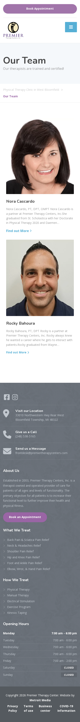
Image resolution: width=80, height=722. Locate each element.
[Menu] (71, 27)
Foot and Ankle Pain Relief (24, 563)
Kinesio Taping (17, 613)
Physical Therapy (18, 589)
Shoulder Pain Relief (20, 551)
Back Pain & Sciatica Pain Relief (28, 540)
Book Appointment (40, 8)
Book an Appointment (25, 517)
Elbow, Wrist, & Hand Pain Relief (28, 569)
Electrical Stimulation (21, 601)
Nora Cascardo (20, 201)
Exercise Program (19, 607)
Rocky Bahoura (20, 323)
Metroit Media (40, 700)
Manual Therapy (18, 595)
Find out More (17, 231)
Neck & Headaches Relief (24, 545)
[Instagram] (15, 398)
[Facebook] (7, 398)
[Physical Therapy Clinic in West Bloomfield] (13, 30)
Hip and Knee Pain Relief (23, 557)
